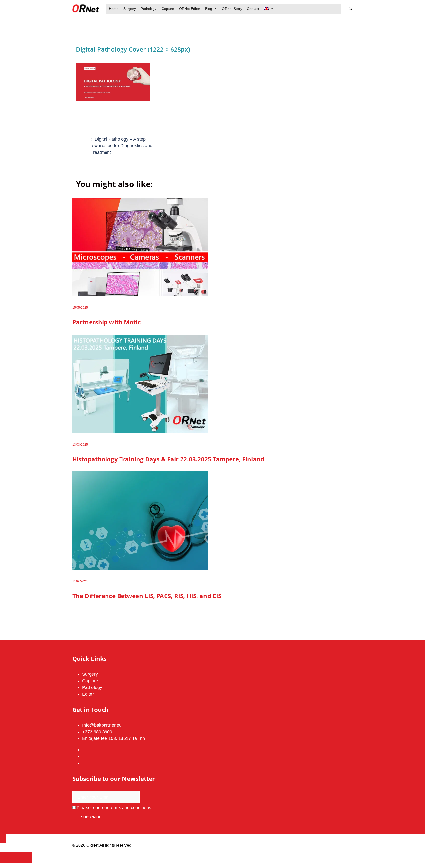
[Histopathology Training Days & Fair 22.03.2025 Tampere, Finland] (140, 383)
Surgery (129, 9)
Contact (253, 9)
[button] (351, 9)
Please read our (113, 807)
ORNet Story (232, 9)
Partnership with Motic (106, 322)
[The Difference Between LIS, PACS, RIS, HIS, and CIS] (140, 520)
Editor (88, 694)
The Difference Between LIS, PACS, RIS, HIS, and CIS (146, 596)
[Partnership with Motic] (140, 246)
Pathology (148, 9)
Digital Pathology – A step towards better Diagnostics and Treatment (121, 146)
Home (113, 9)
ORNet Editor (189, 9)
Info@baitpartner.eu (101, 725)
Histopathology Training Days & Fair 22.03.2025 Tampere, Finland (168, 459)
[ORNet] (85, 8)
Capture (168, 9)
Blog (208, 9)
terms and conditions (130, 807)
